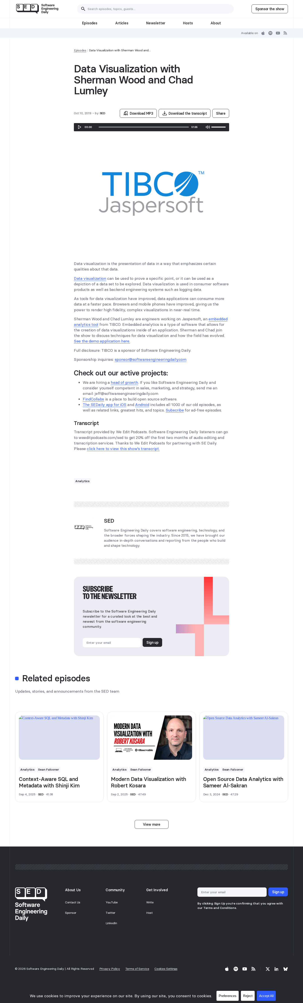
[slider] (144, 127)
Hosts (188, 23)
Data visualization (90, 278)
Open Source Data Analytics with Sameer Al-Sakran (243, 782)
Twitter (110, 913)
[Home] (37, 9)
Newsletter (155, 23)
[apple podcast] (263, 33)
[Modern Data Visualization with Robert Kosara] (151, 737)
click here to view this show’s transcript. (123, 448)
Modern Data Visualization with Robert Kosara (148, 782)
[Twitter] (267, 969)
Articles (121, 23)
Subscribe (175, 410)
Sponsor (70, 913)
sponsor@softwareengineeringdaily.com (151, 359)
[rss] (285, 33)
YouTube (112, 902)
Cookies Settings (165, 969)
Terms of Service (137, 969)
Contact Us (72, 902)
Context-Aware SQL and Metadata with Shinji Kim (49, 782)
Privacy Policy (109, 969)
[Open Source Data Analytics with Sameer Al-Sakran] (243, 737)
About (216, 23)
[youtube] (277, 33)
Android (142, 404)
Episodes (89, 23)
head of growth (124, 382)
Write (150, 902)
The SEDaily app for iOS (104, 404)
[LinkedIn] (276, 969)
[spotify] (270, 33)
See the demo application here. (102, 341)
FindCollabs (93, 399)
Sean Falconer (48, 769)
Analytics (82, 481)
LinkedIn (111, 923)
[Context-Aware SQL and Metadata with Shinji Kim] (59, 737)
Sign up (152, 642)
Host (149, 913)
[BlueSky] (285, 969)
